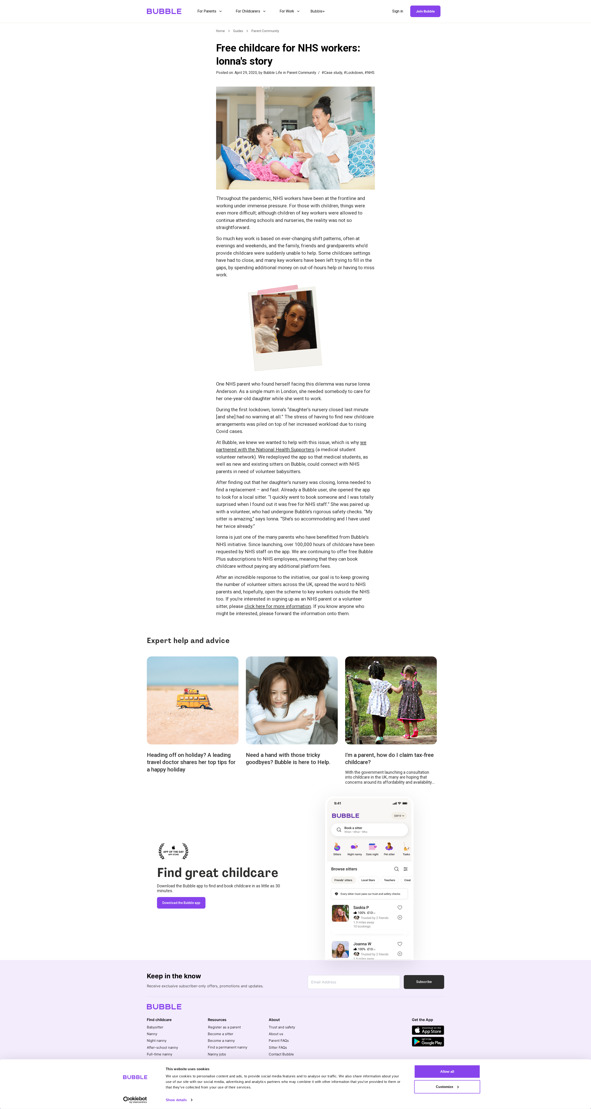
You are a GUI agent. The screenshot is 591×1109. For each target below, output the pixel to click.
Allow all (447, 1071)
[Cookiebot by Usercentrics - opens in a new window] (135, 1100)
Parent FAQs (279, 1040)
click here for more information (277, 606)
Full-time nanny (159, 1054)
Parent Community (265, 31)
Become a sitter (220, 1034)
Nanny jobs (217, 1054)
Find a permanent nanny (227, 1047)
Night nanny (156, 1040)
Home (220, 31)
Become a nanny (221, 1040)
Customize (444, 1086)
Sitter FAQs (278, 1047)
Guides (238, 31)
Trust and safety (282, 1027)
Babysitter (155, 1027)
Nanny (152, 1034)
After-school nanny (162, 1047)
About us (276, 1034)
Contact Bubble (281, 1054)
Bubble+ (318, 11)
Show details (176, 1100)
